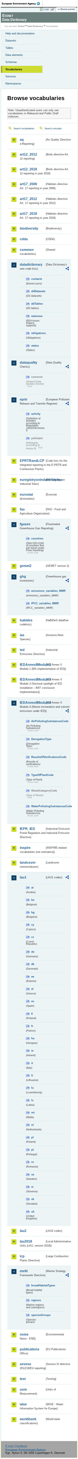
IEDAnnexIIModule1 (32, 664)
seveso (25, 1364)
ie (32, 1050)
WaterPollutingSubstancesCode (38, 806)
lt (32, 1075)
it (32, 1063)
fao (22, 509)
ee (32, 976)
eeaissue (36, 316)
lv (32, 1100)
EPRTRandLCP (32, 460)
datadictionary (31, 264)
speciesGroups (38, 1315)
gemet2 (25, 566)
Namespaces (13, 83)
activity (35, 413)
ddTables (37, 303)
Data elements (14, 55)
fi (32, 1013)
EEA (22, 3)
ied (22, 650)
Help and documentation (20, 33)
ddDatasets (38, 291)
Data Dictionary (35, 26)
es (32, 1001)
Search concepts (53, 128)
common (27, 249)
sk (32, 1199)
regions (36, 1300)
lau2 (23, 1231)
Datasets (10, 40)
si (32, 1186)
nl (32, 1124)
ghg (23, 576)
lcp (22, 1256)
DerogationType (38, 739)
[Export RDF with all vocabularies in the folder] (67, 269)
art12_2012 (28, 154)
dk (32, 964)
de (32, 951)
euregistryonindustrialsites (32, 479)
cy (32, 924)
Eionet (21, 26)
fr (32, 1026)
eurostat (26, 494)
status (35, 345)
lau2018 (26, 1241)
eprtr (23, 399)
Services (10, 76)
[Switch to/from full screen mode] (53, 9)
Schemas (11, 62)
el (32, 988)
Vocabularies (13, 69)
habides (26, 620)
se (32, 1174)
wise (23, 1404)
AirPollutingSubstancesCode (38, 721)
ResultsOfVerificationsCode (38, 757)
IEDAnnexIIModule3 (32, 679)
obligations (38, 333)
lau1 (23, 877)
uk (32, 1211)
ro (32, 1162)
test (23, 1379)
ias (22, 635)
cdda (24, 239)
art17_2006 (28, 184)
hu (33, 1038)
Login (46, 9)
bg (33, 912)
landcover (28, 862)
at (32, 887)
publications (29, 1349)
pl (32, 1137)
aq (22, 139)
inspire (25, 848)
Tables (9, 47)
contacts (36, 278)
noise (24, 1334)
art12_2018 (28, 169)
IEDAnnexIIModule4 (32, 702)
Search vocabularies (24, 128)
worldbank (28, 1419)
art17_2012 (28, 199)
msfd (24, 1271)
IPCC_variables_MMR (38, 603)
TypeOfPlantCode (38, 775)
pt (32, 1149)
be (32, 899)
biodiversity (29, 228)
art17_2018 (28, 213)
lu (32, 1087)
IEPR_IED (27, 829)
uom (23, 1389)
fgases (25, 524)
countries (37, 538)
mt (33, 1112)
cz (32, 937)
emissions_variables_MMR (38, 590)
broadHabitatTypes (38, 1285)
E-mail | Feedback (16, 1446)
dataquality (28, 362)
